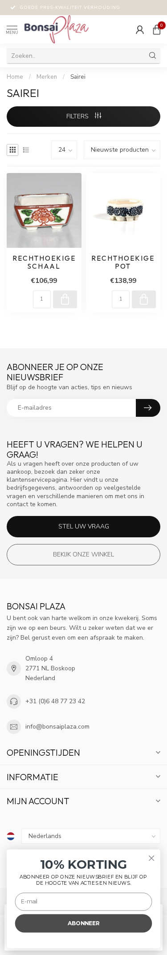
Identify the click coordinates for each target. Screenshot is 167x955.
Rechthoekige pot (123, 262)
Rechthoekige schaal (44, 262)
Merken (47, 77)
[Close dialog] (152, 858)
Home (15, 77)
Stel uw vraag (83, 526)
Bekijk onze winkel (83, 554)
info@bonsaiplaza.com (57, 726)
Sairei (78, 77)
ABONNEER (83, 923)
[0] (156, 29)
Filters (78, 116)
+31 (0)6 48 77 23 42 (55, 701)
